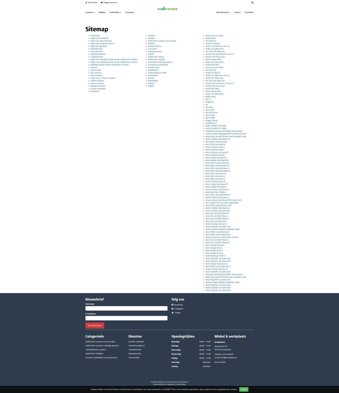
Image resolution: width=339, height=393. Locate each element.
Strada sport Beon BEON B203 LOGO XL (222, 237)
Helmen (151, 83)
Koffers (151, 86)
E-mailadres (90, 314)
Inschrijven (95, 325)
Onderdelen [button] (115, 12)
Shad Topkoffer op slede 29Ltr (218, 272)
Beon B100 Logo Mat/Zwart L (218, 168)
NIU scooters (96, 73)
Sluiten (244, 389)
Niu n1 (208, 99)
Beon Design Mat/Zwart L (216, 187)
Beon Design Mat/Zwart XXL (217, 160)
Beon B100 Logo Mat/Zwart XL (218, 171)
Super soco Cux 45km (214, 35)
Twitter (177, 313)
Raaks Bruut (211, 38)
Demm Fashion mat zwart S (217, 152)
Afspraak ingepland (99, 46)
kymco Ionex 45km (213, 59)
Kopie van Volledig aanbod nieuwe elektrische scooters (114, 59)
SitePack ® (185, 382)
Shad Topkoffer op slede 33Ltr (218, 227)
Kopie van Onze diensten (101, 41)
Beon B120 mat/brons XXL (216, 142)
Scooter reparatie (98, 89)
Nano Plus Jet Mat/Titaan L (217, 216)
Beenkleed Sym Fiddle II (216, 192)
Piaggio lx (210, 102)
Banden (151, 78)
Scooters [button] (89, 12)
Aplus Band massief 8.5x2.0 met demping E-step (226, 136)
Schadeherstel (97, 57)
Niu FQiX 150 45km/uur (215, 51)
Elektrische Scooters (156, 59)
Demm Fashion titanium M (217, 269)
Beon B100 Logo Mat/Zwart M (218, 195)
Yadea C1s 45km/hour (215, 62)
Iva (207, 104)
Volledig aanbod (155, 51)
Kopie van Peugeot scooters (102, 43)
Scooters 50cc (154, 67)
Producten (95, 91)
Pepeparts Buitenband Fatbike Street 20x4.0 (224, 131)
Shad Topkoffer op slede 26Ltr (218, 261)
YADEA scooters (97, 81)
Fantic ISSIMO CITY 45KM (216, 126)
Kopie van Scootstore (100, 38)
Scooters (151, 35)
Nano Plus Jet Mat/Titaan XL (217, 219)
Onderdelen (153, 75)
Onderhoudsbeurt (98, 54)
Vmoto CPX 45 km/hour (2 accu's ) (220, 54)
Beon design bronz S (214, 250)
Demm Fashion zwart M (215, 181)
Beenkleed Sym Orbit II (215, 256)
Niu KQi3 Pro (211, 41)
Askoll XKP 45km (212, 65)
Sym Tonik (210, 110)
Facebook (178, 305)
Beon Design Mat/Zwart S (216, 158)
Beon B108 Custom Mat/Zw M (218, 266)
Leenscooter (96, 70)
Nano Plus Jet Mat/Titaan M (217, 213)
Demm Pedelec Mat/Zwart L (217, 197)
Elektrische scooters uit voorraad (162, 41)
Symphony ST (211, 123)
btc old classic (212, 112)
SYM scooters (96, 75)
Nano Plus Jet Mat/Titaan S (217, 240)
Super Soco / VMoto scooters (103, 78)
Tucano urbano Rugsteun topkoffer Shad (222, 229)
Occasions (129, 12)
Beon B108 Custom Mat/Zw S (218, 232)
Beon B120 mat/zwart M (216, 144)
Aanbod (151, 38)
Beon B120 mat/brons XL (216, 173)
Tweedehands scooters (96, 349)
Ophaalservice (97, 49)
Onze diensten (97, 51)
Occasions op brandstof (158, 65)
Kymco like (210, 115)
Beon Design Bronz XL (215, 245)
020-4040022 (92, 3)
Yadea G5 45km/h (213, 43)
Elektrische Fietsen (156, 57)
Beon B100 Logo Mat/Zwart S (218, 166)
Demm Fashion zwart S (215, 147)
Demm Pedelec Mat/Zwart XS (218, 139)
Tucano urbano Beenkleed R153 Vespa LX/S (224, 200)
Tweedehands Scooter (157, 73)
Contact (237, 12)
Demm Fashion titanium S (216, 224)
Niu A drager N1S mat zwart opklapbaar (222, 203)
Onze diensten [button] (222, 12)
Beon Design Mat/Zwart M (216, 184)
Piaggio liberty (212, 120)
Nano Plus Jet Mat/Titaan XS (217, 242)
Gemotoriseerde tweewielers (160, 62)
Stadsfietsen (153, 70)
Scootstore (249, 12)
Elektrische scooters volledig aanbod (102, 345)
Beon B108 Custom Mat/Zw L (218, 163)
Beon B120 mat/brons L (215, 176)
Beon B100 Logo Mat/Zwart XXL (219, 205)
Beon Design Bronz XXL (215, 155)
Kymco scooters (97, 83)
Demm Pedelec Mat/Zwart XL (218, 208)
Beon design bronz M (214, 253)
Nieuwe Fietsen (154, 46)
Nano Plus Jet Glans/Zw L (216, 221)
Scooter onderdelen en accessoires (101, 357)
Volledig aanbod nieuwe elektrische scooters (110, 65)
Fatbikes (102, 12)
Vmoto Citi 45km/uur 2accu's (218, 46)
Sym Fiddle (210, 118)
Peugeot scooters (98, 86)
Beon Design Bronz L (214, 248)
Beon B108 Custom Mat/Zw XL (218, 235)
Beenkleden (153, 81)
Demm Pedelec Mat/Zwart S (217, 189)
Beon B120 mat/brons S (215, 179)
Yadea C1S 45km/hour (215, 49)
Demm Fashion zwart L (215, 150)
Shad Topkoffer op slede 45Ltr (218, 258)
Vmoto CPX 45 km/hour (215, 57)
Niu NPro (209, 107)
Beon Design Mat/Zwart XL (217, 264)
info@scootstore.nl (110, 3)
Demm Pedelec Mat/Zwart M (217, 211)
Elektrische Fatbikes (94, 353)
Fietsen (151, 54)
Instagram (178, 309)
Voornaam (89, 304)
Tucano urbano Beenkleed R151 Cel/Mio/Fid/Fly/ (226, 134)
